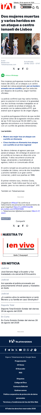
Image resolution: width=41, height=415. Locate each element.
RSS (20, 373)
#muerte (5, 219)
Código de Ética (20, 383)
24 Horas (20, 365)
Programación (20, 361)
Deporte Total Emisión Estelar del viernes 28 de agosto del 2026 (20, 310)
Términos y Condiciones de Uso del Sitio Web (20, 402)
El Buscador (20, 369)
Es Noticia (11, 263)
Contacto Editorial (20, 386)
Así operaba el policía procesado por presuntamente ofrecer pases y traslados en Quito (20, 285)
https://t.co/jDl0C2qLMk (23, 207)
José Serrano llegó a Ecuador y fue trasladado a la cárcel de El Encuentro (18, 273)
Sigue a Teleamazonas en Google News (20, 357)
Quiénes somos (20, 390)
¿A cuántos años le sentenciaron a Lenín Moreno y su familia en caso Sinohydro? (20, 298)
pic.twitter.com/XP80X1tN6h (12, 209)
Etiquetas (20, 379)
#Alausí (14, 203)
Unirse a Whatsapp (11, 75)
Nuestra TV (12, 234)
